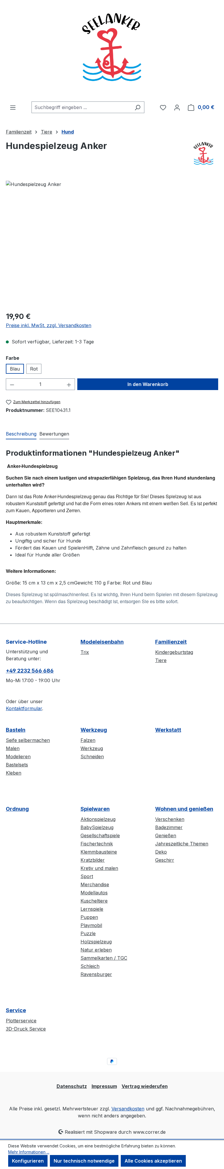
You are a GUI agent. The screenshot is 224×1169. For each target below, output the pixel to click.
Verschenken (169, 819)
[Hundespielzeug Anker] (112, 243)
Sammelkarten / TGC (103, 958)
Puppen (89, 917)
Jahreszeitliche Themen (181, 844)
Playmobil (91, 925)
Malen (13, 748)
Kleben (13, 773)
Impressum (104, 1086)
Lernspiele (91, 909)
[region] (112, 243)
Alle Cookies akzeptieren (153, 1161)
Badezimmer (169, 827)
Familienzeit (171, 642)
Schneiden (92, 756)
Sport (86, 876)
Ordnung (17, 809)
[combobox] (81, 107)
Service (16, 1010)
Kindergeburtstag (174, 652)
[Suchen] (137, 107)
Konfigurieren (28, 1161)
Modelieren (18, 756)
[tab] (21, 434)
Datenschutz (72, 1086)
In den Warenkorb (147, 384)
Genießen (165, 835)
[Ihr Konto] (177, 107)
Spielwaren (95, 809)
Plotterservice (21, 1021)
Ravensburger (96, 974)
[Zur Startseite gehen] (112, 50)
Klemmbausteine (98, 852)
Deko (161, 852)
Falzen (87, 740)
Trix (84, 652)
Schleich (89, 966)
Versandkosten (127, 1109)
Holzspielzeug (96, 942)
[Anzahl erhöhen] (69, 384)
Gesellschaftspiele (100, 835)
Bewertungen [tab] (54, 434)
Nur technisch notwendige (84, 1161)
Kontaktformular (24, 708)
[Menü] (13, 107)
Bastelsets (17, 765)
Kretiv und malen (99, 868)
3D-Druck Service (26, 1029)
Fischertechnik (96, 844)
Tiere (161, 660)
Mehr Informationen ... (28, 1151)
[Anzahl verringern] (12, 384)
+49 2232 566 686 (30, 671)
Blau (15, 369)
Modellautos (94, 893)
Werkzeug (93, 730)
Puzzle (88, 933)
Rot (34, 369)
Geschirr (164, 860)
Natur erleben (96, 950)
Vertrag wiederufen (145, 1086)
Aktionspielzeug (98, 819)
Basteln (15, 730)
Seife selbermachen (28, 740)
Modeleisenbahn (102, 642)
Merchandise (94, 884)
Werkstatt (168, 730)
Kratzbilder (92, 860)
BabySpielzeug (96, 827)
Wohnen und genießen (184, 809)
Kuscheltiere (94, 901)
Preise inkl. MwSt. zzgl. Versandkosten (48, 325)
